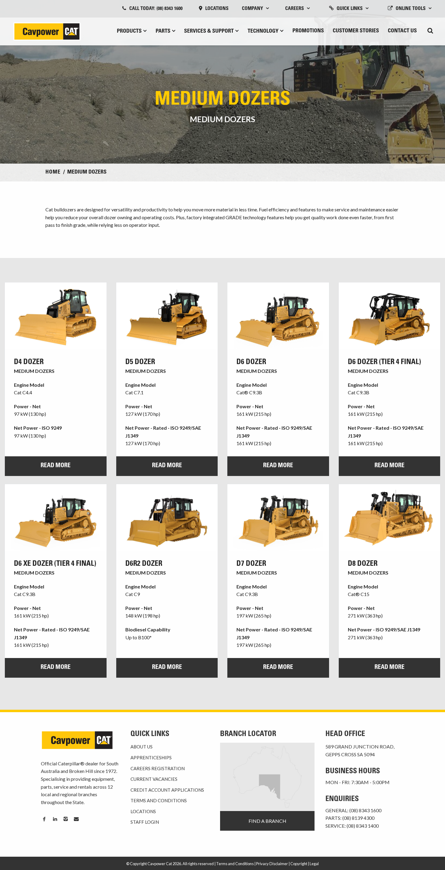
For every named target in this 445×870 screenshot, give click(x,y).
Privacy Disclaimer (272, 863)
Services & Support (209, 31)
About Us (141, 746)
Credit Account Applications (167, 790)
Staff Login (144, 822)
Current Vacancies (153, 779)
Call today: (156, 8)
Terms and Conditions (158, 800)
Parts (163, 31)
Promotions (308, 31)
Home (53, 172)
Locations (217, 8)
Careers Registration (157, 768)
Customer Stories (356, 31)
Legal (314, 863)
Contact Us (402, 31)
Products (129, 31)
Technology (263, 31)
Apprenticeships (151, 757)
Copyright (298, 863)
